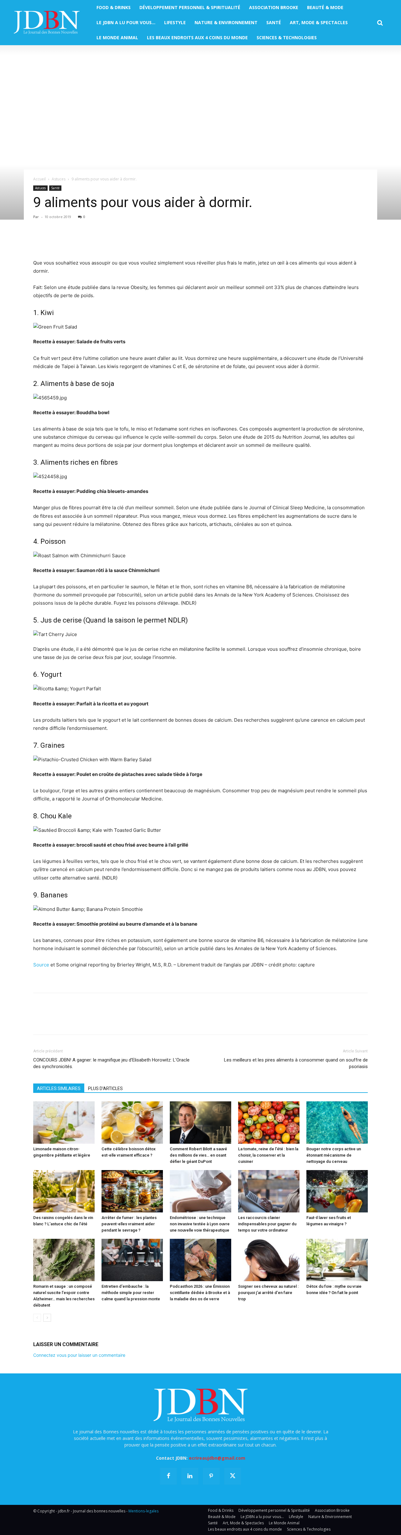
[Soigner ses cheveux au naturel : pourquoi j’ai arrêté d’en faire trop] (268, 1260)
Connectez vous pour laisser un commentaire (79, 1355)
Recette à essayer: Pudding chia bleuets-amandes (90, 491)
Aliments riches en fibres (79, 462)
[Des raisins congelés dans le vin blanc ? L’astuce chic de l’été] (64, 1191)
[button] (380, 23)
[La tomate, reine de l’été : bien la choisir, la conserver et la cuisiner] (268, 1122)
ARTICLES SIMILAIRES (59, 1088)
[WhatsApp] (82, 241)
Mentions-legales (143, 1511)
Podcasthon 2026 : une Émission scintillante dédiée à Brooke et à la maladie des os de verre (200, 1292)
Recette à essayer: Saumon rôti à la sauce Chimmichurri (96, 570)
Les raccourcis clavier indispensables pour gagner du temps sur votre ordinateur (267, 1224)
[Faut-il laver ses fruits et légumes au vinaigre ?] (337, 1191)
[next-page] (47, 1318)
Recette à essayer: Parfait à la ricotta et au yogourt (90, 704)
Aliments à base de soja (77, 384)
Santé (55, 188)
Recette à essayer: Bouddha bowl (71, 412)
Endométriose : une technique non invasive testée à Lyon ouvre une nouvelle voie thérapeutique (200, 1224)
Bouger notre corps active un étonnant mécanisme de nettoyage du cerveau (333, 1155)
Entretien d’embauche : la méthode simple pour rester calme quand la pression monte (131, 1292)
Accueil (39, 179)
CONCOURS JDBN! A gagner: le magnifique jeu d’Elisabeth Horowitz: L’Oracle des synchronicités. (111, 1063)
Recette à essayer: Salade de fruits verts (79, 342)
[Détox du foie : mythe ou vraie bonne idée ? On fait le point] (337, 1260)
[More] (111, 241)
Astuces (58, 179)
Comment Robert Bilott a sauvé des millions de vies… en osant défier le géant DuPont (198, 1155)
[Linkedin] (97, 241)
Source (41, 965)
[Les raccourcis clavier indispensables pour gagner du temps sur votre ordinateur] (268, 1191)
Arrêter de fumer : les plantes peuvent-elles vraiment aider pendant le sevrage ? (129, 1224)
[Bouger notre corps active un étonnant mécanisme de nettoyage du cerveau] (337, 1122)
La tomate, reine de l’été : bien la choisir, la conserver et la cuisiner (268, 1155)
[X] (54, 241)
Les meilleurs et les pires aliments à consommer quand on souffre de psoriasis (296, 1063)
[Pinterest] (68, 241)
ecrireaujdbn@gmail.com (217, 1458)
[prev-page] (37, 1318)
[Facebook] (39, 241)
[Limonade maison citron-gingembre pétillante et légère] (64, 1122)
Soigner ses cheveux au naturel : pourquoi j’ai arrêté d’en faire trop (268, 1292)
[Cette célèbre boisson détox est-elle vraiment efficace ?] (132, 1122)
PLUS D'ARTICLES (105, 1088)
